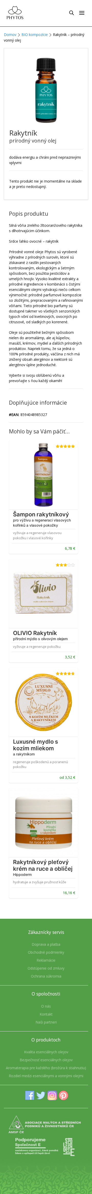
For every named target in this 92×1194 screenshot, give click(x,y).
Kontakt (46, 1014)
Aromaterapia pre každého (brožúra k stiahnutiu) (46, 1067)
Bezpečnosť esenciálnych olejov (46, 1059)
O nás (46, 1006)
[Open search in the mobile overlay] (71, 13)
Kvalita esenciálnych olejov (46, 1051)
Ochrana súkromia (46, 976)
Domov (10, 34)
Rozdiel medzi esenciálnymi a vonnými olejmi (46, 1075)
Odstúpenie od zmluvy (46, 968)
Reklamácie (46, 960)
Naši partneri (46, 1022)
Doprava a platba (46, 944)
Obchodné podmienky (46, 952)
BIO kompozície (34, 34)
